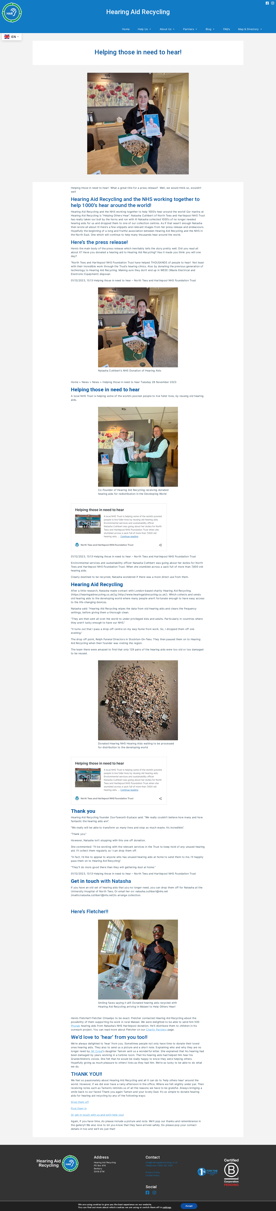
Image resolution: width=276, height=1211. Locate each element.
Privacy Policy (153, 1172)
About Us (165, 29)
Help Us (143, 29)
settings (167, 1207)
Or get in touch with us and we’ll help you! (97, 1114)
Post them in (79, 1108)
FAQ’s (226, 29)
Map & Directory (248, 29)
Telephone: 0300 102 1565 (159, 1165)
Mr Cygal (96, 1051)
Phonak (75, 1025)
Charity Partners (156, 1029)
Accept (188, 1205)
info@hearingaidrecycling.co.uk (161, 1162)
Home (126, 29)
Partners (188, 29)
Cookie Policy (152, 1175)
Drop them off (80, 1102)
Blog (208, 29)
